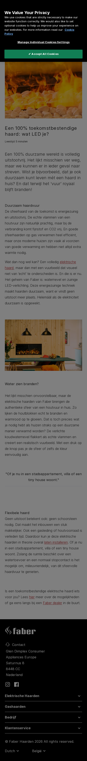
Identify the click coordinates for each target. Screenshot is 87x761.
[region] (43, 31)
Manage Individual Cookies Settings (43, 42)
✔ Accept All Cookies (43, 54)
